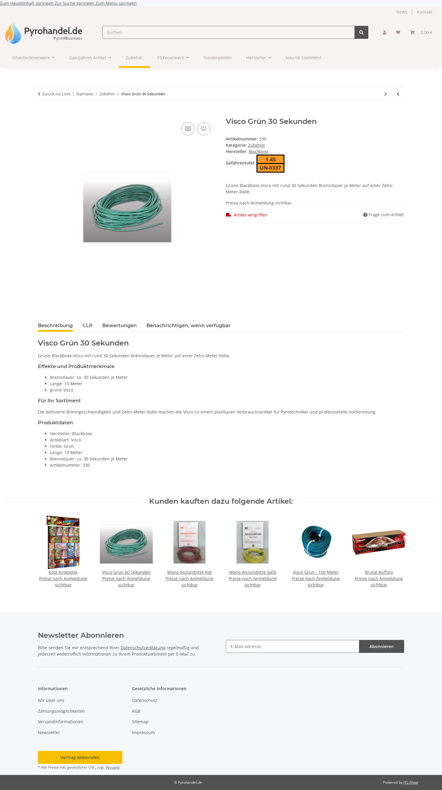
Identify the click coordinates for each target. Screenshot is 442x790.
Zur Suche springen (75, 3)
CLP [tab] (87, 325)
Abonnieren (382, 646)
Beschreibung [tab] (55, 325)
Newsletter (49, 732)
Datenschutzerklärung (143, 647)
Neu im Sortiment (303, 57)
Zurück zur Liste (56, 94)
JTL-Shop (411, 782)
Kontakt (424, 12)
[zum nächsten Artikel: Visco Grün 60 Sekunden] (385, 94)
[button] (384, 32)
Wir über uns (51, 700)
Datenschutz (144, 700)
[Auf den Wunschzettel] (203, 128)
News (401, 12)
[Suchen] (361, 32)
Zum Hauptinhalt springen (27, 3)
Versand (112, 767)
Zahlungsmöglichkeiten (61, 711)
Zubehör (256, 145)
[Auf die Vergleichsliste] (188, 128)
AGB (136, 711)
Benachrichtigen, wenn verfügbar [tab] (188, 325)
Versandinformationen (60, 721)
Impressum (143, 732)
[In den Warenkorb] (43, 114)
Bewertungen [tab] (119, 325)
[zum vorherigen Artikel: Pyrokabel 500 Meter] (398, 94)
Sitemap (140, 721)
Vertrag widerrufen (80, 757)
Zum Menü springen (116, 3)
